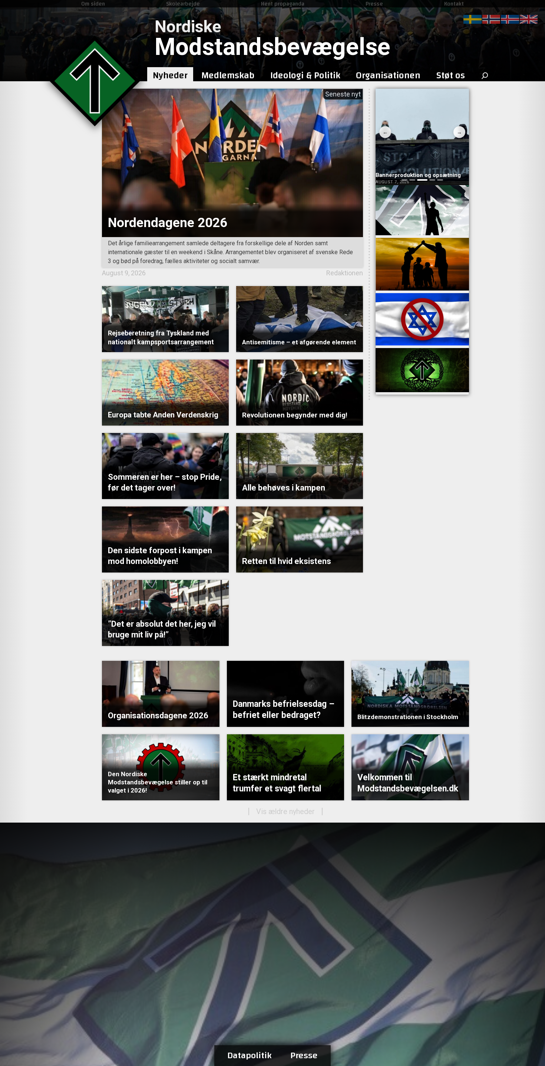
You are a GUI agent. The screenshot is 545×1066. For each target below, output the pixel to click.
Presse (374, 3)
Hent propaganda (282, 3)
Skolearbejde (183, 3)
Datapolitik (249, 1055)
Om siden (93, 3)
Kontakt (454, 3)
